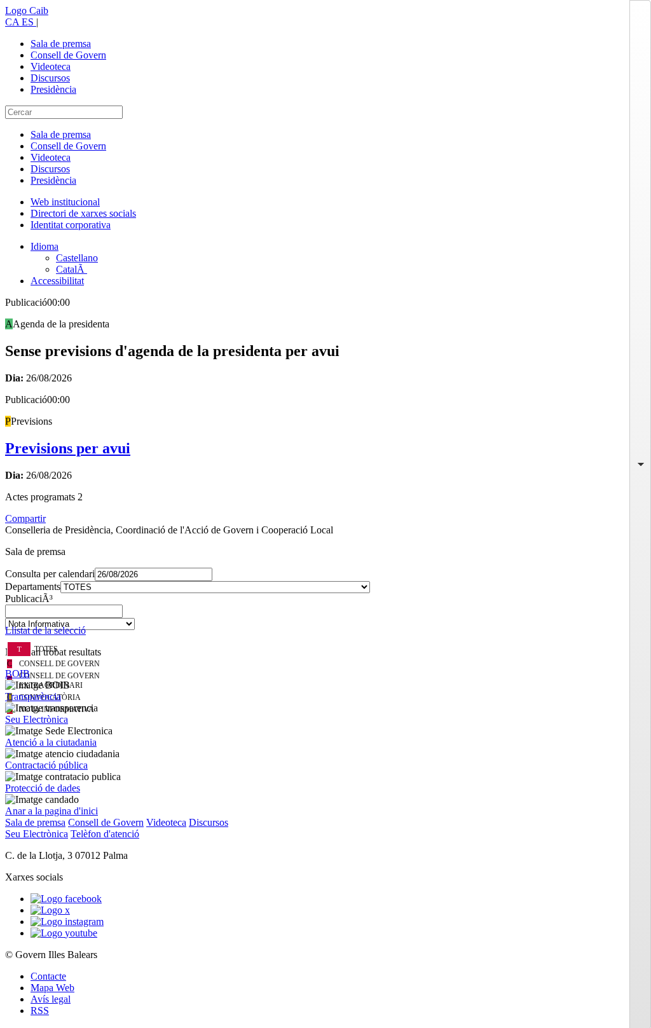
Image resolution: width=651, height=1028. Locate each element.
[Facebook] (66, 898)
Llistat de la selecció (45, 630)
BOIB (17, 673)
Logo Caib (26, 10)
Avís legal (51, 999)
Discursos (50, 77)
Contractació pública (46, 765)
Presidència (53, 89)
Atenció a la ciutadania (51, 742)
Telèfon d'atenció (105, 833)
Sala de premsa (61, 43)
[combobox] (325, 615)
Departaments (32, 586)
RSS (40, 1010)
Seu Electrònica (36, 719)
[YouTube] (64, 933)
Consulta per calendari (50, 573)
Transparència (33, 696)
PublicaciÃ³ (29, 598)
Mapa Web (52, 987)
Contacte (48, 976)
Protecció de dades (42, 788)
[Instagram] (67, 921)
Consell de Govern (68, 55)
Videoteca (51, 66)
